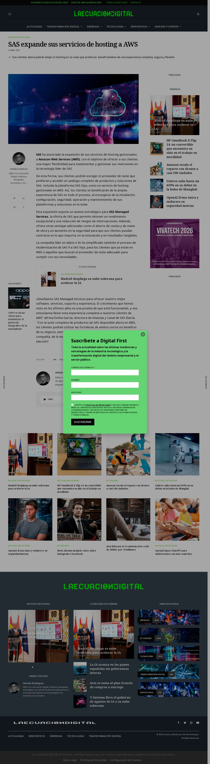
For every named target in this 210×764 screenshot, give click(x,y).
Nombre (75, 380)
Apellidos (76, 392)
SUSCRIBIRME (83, 422)
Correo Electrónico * (83, 367)
